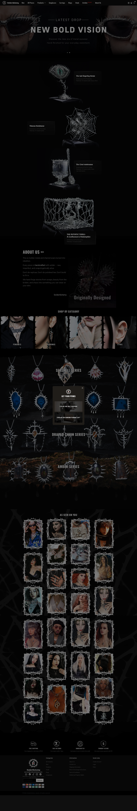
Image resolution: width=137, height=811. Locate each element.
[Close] (82, 388)
